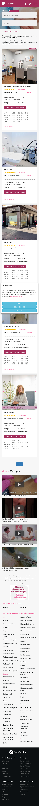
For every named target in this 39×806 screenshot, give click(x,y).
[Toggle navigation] (35, 4)
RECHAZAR (19, 310)
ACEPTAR (19, 303)
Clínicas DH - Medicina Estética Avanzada (17, 87)
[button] (19, 127)
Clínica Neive (8, 243)
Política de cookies (16, 296)
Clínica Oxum (8, 170)
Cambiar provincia (13, 11)
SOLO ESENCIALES (19, 307)
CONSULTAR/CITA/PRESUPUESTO (15, 107)
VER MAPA (29, 92)
